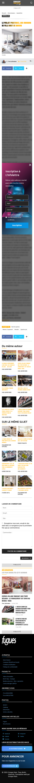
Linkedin (7, 736)
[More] (27, 68)
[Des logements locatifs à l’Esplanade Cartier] (25, 480)
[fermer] (30, 165)
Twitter (22, 736)
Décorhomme (11, 13)
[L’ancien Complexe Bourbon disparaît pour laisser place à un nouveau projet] (25, 401)
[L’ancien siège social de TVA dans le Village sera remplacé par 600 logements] (25, 456)
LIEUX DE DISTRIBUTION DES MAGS (15, 742)
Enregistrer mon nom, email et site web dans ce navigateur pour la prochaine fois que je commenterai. (17, 525)
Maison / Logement (8, 329)
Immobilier (19, 13)
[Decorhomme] (17, 3)
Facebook (7, 733)
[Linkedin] (3, 736)
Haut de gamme (15, 326)
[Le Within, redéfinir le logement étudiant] (9, 480)
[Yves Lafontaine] (4, 61)
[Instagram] (18, 733)
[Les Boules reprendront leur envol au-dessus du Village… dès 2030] (9, 355)
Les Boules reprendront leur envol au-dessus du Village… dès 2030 (8, 365)
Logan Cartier (6, 471)
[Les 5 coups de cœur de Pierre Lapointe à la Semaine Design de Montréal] (9, 401)
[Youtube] (3, 739)
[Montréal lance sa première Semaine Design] (25, 380)
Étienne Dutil (6, 493)
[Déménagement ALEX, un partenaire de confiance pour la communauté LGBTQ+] (9, 456)
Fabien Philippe (22, 443)
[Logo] (17, 640)
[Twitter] (18, 736)
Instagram (23, 733)
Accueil (4, 13)
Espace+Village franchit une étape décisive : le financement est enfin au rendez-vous (16, 598)
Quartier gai (24, 329)
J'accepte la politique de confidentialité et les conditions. (15, 217)
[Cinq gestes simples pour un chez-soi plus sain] (25, 431)
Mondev (17, 329)
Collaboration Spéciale (6, 445)
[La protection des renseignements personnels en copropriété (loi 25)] (8, 621)
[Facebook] (3, 733)
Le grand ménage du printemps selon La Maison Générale (9, 440)
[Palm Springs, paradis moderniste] (9, 380)
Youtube (7, 739)
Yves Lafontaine (12, 61)
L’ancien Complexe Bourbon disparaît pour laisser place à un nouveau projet (25, 411)
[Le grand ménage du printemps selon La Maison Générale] (9, 431)
